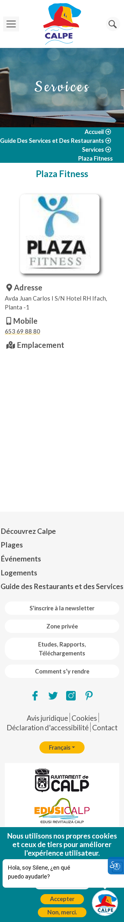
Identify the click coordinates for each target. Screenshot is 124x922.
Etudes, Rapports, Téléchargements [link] (62, 649)
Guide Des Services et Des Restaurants (52, 140)
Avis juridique (47, 718)
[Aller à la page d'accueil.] (62, 24)
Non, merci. (62, 912)
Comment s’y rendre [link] (62, 671)
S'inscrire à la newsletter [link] (62, 608)
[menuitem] (62, 531)
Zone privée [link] (62, 626)
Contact (105, 727)
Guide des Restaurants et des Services (62, 586)
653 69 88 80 (22, 331)
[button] (113, 24)
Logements (19, 572)
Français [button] (60, 747)
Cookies (84, 718)
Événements (21, 558)
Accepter (62, 898)
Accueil (94, 131)
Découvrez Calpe (28, 531)
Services (93, 149)
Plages (12, 545)
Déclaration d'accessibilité (48, 727)
